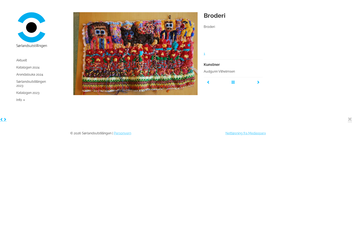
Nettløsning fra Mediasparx (246, 133)
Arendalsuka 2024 (29, 74)
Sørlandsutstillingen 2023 (31, 84)
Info (19, 100)
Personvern (122, 133)
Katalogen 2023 (28, 93)
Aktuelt (21, 60)
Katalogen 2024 (28, 67)
